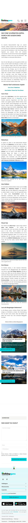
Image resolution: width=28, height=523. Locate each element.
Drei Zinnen (21, 90)
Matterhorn (17, 87)
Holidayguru (5, 483)
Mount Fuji (14, 90)
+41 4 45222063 (14, 511)
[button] (14, 497)
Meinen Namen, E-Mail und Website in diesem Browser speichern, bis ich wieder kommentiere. (14, 454)
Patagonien (19, 98)
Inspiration (4, 489)
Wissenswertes (5, 486)
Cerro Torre (11, 87)
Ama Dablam (8, 90)
